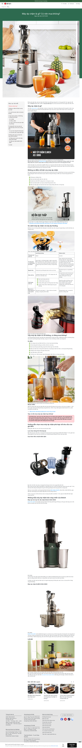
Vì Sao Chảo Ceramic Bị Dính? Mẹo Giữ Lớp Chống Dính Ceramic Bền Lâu (51, 697)
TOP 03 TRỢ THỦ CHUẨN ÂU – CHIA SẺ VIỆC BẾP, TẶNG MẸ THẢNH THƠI (67, 697)
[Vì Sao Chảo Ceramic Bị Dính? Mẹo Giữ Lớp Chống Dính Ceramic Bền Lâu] (51, 689)
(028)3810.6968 (33, 730)
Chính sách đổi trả (46, 727)
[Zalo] (72, 719)
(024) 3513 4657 (33, 721)
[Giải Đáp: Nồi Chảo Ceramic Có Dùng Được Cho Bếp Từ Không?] (35, 689)
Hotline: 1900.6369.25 (67, 715)
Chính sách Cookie (54, 745)
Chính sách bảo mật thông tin (48, 729)
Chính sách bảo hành (46, 725)
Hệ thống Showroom (46, 717)
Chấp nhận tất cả (72, 745)
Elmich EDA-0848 (31, 501)
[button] (71, 682)
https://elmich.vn (13, 718)
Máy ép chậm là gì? (13, 106)
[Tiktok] (69, 719)
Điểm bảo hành (45, 718)
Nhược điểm (13, 120)
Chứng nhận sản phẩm (47, 722)
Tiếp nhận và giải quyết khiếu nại (49, 734)
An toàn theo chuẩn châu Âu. (41, 1)
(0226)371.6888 (15, 736)
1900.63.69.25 (12, 717)
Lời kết (10, 144)
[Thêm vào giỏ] (16, 44)
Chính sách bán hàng (46, 723)
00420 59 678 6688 (34, 741)
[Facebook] (62, 719)
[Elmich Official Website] (7, 4)
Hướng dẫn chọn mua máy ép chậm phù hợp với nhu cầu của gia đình (16, 127)
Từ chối (63, 745)
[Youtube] (65, 719)
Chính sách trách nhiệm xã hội (48, 720)
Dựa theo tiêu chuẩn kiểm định (17, 132)
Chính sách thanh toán (47, 732)
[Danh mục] (2, 4)
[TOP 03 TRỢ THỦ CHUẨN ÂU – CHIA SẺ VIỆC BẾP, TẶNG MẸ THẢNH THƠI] (67, 689)
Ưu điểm (12, 119)
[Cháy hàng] (77, 44)
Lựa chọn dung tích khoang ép (17, 130)
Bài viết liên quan (34, 682)
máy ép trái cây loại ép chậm (48, 674)
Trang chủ (4, 6)
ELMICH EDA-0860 (32, 633)
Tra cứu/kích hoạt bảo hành (48, 730)
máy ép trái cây (34, 108)
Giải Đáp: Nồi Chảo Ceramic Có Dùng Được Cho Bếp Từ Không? (34, 697)
